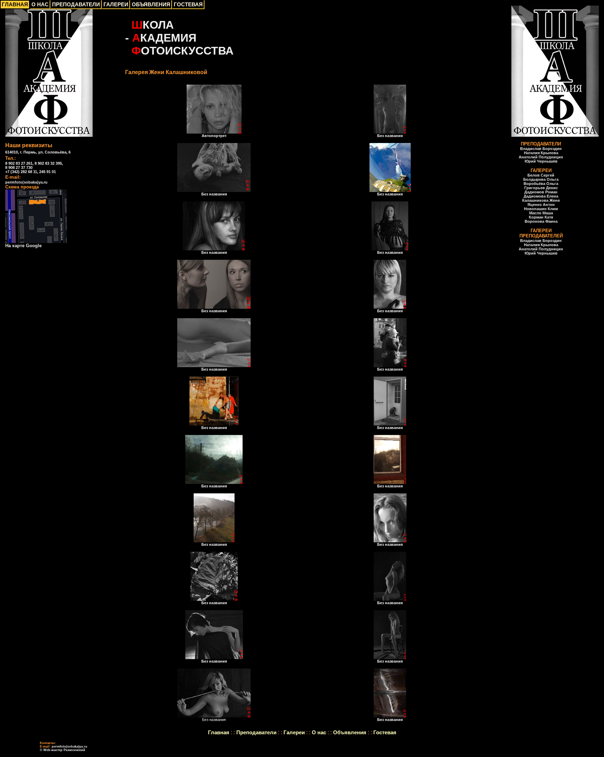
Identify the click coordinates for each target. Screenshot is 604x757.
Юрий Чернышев (541, 253)
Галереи (294, 732)
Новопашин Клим (541, 209)
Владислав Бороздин (541, 149)
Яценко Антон (541, 204)
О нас (319, 732)
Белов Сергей (540, 175)
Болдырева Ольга (541, 179)
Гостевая (384, 732)
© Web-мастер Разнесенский (62, 750)
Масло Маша (541, 213)
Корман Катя (541, 217)
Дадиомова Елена (541, 196)
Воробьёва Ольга (541, 183)
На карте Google (23, 245)
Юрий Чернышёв (541, 161)
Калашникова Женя (541, 200)
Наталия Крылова (541, 153)
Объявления (349, 732)
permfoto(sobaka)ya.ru (26, 182)
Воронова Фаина (541, 221)
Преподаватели (256, 732)
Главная (218, 732)
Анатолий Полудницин (541, 157)
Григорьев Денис (541, 188)
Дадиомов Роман (541, 192)
